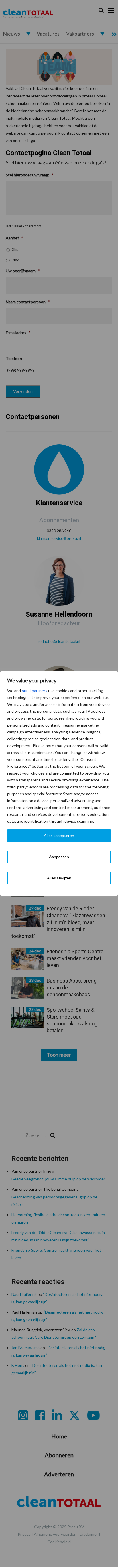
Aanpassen (59, 856)
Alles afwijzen (59, 877)
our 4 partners (34, 690)
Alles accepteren (59, 835)
